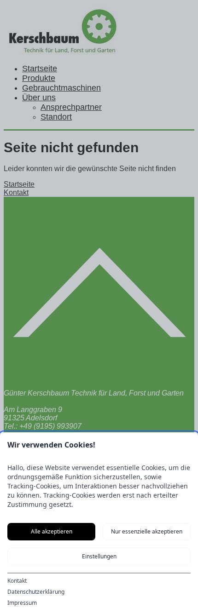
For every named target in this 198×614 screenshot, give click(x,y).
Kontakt (17, 581)
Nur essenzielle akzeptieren (146, 531)
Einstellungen (99, 556)
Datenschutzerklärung (35, 592)
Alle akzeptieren (51, 531)
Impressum (22, 603)
